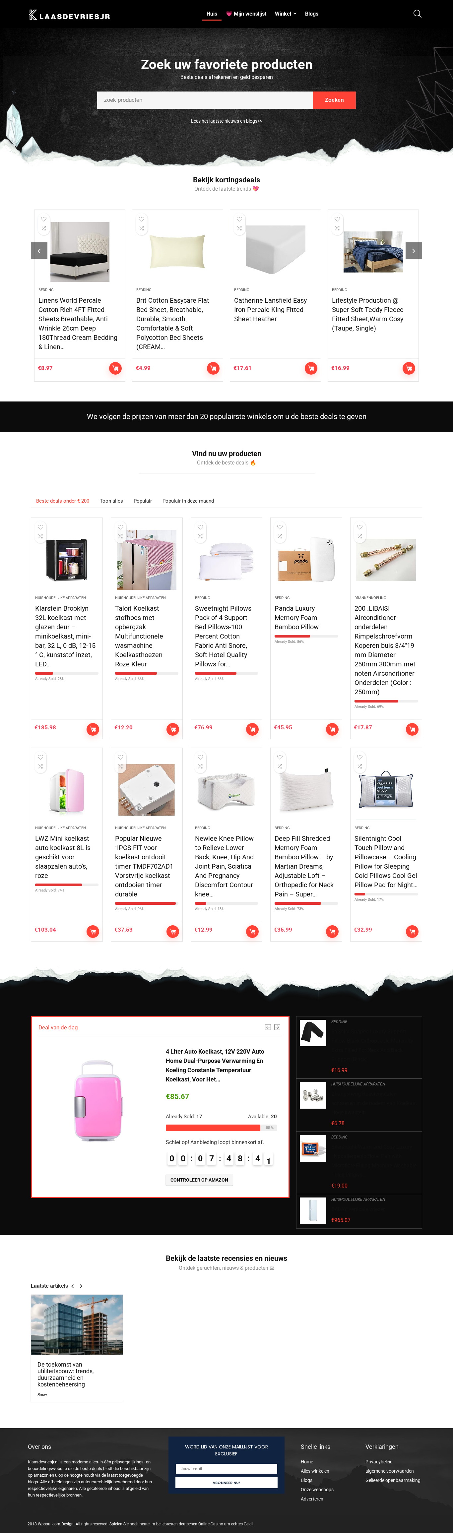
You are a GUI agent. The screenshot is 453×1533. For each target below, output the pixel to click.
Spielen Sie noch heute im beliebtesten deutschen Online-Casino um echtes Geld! (181, 1524)
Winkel (283, 14)
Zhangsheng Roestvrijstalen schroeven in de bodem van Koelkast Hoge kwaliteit (374, 1103)
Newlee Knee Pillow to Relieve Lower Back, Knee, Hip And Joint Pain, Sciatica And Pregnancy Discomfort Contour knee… (224, 866)
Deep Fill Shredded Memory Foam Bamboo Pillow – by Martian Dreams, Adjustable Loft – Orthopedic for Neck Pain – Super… (304, 866)
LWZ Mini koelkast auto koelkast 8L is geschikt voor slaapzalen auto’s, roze (63, 857)
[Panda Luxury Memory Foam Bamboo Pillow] (306, 560)
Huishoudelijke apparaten (60, 598)
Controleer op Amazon (115, 368)
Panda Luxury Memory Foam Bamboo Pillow (297, 617)
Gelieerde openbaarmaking (393, 1480)
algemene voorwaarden (389, 1471)
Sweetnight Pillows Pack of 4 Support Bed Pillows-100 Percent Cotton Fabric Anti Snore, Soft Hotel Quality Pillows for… (223, 636)
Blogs (311, 14)
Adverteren (312, 1499)
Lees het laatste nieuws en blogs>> (226, 121)
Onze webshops (317, 1489)
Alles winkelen (315, 1471)
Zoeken (334, 100)
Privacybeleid (379, 1461)
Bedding (46, 290)
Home (307, 1461)
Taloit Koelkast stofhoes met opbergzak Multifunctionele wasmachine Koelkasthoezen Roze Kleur (139, 636)
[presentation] (39, 250)
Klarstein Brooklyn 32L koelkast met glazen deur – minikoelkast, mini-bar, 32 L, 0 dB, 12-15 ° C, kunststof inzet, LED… (65, 636)
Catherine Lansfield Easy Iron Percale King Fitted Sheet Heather (270, 309)
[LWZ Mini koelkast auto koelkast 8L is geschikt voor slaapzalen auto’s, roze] (66, 790)
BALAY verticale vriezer (358, 1209)
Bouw (42, 1394)
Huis (212, 14)
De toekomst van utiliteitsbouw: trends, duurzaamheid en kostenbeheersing (65, 1374)
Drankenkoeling (370, 598)
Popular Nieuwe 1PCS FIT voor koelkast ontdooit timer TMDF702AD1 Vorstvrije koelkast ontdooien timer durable (144, 866)
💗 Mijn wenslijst (246, 14)
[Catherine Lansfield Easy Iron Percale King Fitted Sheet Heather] (275, 252)
